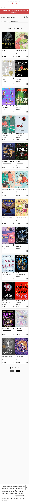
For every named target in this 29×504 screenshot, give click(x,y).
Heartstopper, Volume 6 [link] (21, 50)
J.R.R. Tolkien (19, 79)
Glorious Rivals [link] (5, 328)
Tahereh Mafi (19, 330)
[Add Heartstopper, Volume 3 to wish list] (27, 223)
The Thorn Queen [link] (20, 356)
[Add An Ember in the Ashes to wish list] (27, 307)
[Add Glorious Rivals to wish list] (13, 334)
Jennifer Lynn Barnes (7, 163)
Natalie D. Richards (7, 274)
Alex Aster (19, 246)
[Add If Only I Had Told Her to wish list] (27, 140)
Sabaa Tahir (19, 302)
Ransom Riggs (6, 358)
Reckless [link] (18, 161)
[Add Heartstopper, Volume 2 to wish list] (13, 195)
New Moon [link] (4, 300)
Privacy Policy (12, 488)
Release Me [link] (18, 328)
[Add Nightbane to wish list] (27, 251)
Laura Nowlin (19, 135)
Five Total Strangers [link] (6, 272)
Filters (3, 25)
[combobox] (11, 7)
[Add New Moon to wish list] (13, 307)
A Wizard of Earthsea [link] (7, 217)
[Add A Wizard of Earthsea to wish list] (13, 223)
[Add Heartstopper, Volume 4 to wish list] (13, 251)
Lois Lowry (5, 79)
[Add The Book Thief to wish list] (13, 56)
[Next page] (18, 368)
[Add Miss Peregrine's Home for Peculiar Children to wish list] (13, 362)
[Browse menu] (26, 7)
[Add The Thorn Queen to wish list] (27, 362)
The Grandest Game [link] (20, 272)
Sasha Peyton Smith (21, 358)
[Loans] (24, 7)
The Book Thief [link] (5, 50)
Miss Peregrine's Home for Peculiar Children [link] (7, 356)
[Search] (2, 7)
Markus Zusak (6, 51)
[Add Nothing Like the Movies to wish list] (13, 112)
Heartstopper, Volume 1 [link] (7, 133)
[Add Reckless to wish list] (27, 167)
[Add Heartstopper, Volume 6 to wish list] (27, 56)
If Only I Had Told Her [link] (21, 133)
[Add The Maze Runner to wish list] (27, 112)
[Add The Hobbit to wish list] (27, 84)
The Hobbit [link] (18, 78)
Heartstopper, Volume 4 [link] (7, 245)
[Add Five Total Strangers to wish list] (13, 279)
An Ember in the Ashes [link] (21, 300)
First (12, 371)
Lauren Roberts (20, 163)
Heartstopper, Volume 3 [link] (21, 217)
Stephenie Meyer (6, 302)
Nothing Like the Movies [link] (7, 105)
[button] (24, 17)
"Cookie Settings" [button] (20, 495)
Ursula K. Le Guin (6, 218)
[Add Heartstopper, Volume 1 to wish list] (13, 140)
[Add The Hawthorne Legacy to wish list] (13, 167)
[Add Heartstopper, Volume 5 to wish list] (27, 195)
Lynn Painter (5, 107)
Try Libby (5, 10)
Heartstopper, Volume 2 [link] (7, 189)
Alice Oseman (19, 51)
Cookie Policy (6, 500)
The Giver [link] (4, 78)
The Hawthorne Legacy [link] (7, 161)
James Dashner (20, 107)
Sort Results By (4, 21)
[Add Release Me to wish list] (27, 334)
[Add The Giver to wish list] (13, 84)
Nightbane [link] (18, 245)
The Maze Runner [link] (20, 105)
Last (18, 371)
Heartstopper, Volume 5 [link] (21, 189)
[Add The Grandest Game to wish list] (27, 279)
